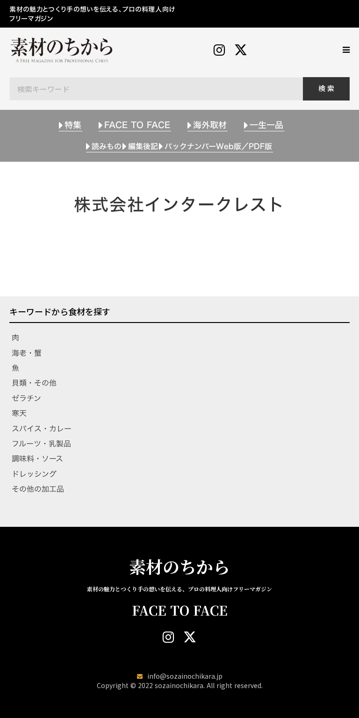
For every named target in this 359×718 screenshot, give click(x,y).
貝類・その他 (34, 383)
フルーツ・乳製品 (41, 443)
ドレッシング (34, 474)
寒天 (19, 413)
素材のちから (179, 566)
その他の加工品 (38, 489)
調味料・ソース (37, 458)
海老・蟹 (27, 353)
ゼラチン (26, 398)
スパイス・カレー (42, 429)
